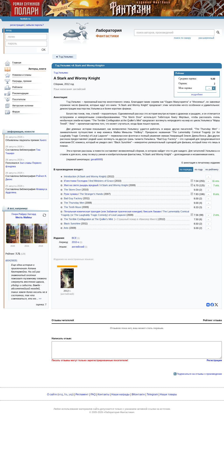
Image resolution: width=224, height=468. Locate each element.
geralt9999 (96, 159)
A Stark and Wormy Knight (114, 185)
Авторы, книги (37, 68)
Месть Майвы (24, 217)
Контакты (103, 394)
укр (71, 394)
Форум (16, 111)
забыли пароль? (35, 25)
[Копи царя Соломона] (12, 242)
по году (199, 169)
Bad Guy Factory (73, 198)
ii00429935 (11, 260)
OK (42, 49)
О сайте (52, 394)
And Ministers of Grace (101, 180)
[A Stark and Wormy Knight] (67, 287)
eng (60, 394)
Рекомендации (20, 93)
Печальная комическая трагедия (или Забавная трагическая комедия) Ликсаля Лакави (112, 211)
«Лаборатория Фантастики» (119, 412)
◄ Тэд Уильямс (64, 56)
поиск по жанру (182, 38)
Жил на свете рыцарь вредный (81, 185)
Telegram (152, 394)
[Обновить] (44, 217)
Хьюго (43, 140)
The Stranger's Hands (91, 194)
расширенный (206, 38)
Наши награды (120, 394)
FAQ (93, 394)
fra (65, 394)
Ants (66, 228)
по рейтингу (212, 169)
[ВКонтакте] (208, 304)
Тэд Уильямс (61, 72)
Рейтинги (17, 87)
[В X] (216, 304)
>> (40, 298)
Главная (16, 62)
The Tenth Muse (72, 207)
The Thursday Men (74, 202)
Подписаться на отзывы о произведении (199, 374)
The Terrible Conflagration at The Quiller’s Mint (88, 219)
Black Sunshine (72, 223)
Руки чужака (71, 194)
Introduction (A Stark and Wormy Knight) (85, 176)
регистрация (17, 25)
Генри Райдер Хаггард (24, 214)
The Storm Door (72, 189)
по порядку (186, 169)
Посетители (18, 99)
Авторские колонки (22, 105)
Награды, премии (22, 81)
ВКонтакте (138, 394)
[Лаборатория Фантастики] (77, 33)
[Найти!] (218, 32)
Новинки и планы (21, 75)
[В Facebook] (212, 304)
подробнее (197, 94)
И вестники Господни (75, 180)
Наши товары (168, 394)
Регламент (82, 394)
